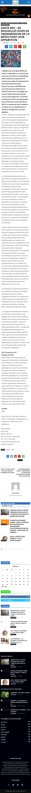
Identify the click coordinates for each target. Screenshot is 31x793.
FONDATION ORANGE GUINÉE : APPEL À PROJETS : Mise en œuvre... (19, 623)
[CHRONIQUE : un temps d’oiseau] (5, 695)
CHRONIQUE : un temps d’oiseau (20, 692)
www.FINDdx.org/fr (18, 404)
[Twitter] (13, 785)
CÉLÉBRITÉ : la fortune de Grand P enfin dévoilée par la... (19, 702)
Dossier (14, 23)
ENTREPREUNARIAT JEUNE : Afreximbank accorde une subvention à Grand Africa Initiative (23, 472)
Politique (4, 734)
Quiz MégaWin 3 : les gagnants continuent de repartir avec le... (18, 640)
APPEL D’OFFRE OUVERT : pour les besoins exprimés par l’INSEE (8, 470)
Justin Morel (6, 42)
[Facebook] (8, 785)
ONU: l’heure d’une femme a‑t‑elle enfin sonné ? (17, 538)
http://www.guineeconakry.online (15, 495)
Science (7, 25)
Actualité (3, 23)
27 (11, 584)
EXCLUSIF (20, 23)
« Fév (2, 586)
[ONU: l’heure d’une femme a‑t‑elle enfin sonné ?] (5, 538)
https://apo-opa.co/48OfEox (11, 138)
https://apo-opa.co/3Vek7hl (19, 279)
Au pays (3, 729)
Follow (27, 600)
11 (2, 578)
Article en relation (8, 503)
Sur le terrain (5, 732)
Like (28, 596)
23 (23, 581)
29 (19, 584)
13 (11, 578)
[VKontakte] (17, 785)
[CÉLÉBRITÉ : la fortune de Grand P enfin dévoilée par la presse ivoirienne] (5, 703)
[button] (28, 2)
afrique (8, 449)
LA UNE (24, 23)
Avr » (5, 586)
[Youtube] (22, 785)
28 (15, 584)
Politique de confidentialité (16, 419)
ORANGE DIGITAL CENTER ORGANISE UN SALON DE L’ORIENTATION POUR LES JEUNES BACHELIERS (19, 513)
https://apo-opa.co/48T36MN (12, 86)
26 (7, 584)
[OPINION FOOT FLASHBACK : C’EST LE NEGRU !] (5, 712)
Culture (3, 742)
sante (2, 25)
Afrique (9, 23)
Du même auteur (7, 506)
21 (15, 581)
